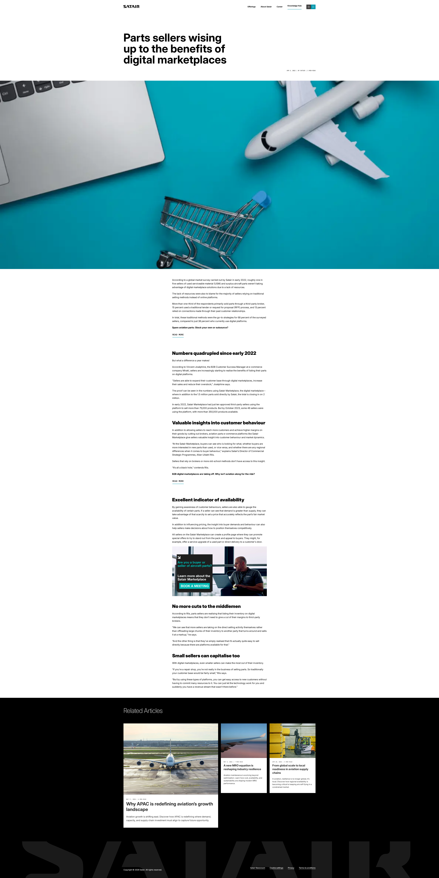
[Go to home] (131, 7)
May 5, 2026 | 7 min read (233, 762)
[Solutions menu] (313, 7)
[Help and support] (308, 7)
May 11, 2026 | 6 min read (136, 799)
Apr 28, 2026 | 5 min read (282, 762)
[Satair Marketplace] (219, 595)
